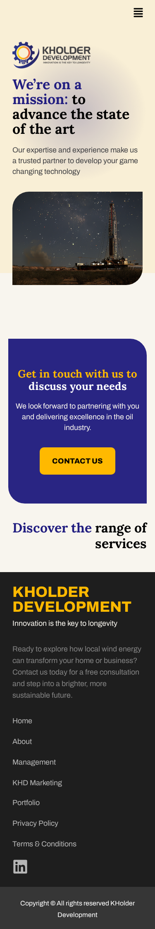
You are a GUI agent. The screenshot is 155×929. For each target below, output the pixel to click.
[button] (138, 13)
